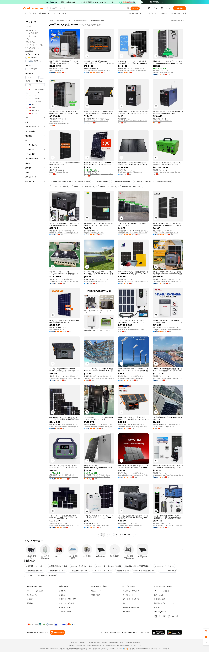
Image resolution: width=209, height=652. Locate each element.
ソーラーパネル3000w (164, 181)
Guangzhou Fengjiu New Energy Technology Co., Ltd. (133, 426)
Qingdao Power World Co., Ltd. (59, 123)
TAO (121, 642)
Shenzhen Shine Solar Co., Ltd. (163, 72)
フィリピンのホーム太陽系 (60, 186)
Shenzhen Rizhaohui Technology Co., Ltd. (166, 172)
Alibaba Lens (31, 632)
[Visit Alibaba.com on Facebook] (155, 616)
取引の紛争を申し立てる (131, 599)
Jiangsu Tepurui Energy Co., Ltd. (163, 426)
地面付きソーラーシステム (108, 186)
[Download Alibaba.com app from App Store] (158, 632)
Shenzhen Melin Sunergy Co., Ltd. (95, 281)
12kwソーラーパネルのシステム (82, 566)
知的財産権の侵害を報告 (131, 607)
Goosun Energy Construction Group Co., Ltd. (133, 281)
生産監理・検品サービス (67, 607)
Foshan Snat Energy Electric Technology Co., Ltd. (133, 70)
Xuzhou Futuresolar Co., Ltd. (58, 172)
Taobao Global (113, 642)
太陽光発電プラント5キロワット (61, 181)
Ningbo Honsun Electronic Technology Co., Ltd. (64, 426)
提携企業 (157, 607)
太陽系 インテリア (123, 571)
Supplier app (115, 632)
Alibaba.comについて (34, 586)
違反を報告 (126, 611)
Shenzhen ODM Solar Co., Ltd (162, 121)
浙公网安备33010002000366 (140, 649)
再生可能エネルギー (63, 20)
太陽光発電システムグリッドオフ (132, 186)
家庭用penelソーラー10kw (122, 181)
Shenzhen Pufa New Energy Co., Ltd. (96, 121)
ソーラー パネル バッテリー (47, 575)
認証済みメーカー (97, 591)
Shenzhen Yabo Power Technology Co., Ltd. (63, 477)
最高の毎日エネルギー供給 (59, 566)
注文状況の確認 (159, 599)
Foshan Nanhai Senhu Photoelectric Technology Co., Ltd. (133, 121)
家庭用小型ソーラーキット (57, 571)
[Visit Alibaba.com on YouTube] (173, 616)
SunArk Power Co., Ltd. (57, 70)
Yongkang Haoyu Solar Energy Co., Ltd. (97, 477)
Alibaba (51, 20)
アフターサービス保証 (66, 603)
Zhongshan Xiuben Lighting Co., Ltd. (130, 378)
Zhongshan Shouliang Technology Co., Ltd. (167, 281)
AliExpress (73, 642)
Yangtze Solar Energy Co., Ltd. (94, 233)
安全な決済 (63, 591)
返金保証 (62, 595)
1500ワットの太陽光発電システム (145, 571)
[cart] (156, 8)
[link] (206, 631)
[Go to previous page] (99, 534)
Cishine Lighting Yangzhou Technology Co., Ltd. (99, 426)
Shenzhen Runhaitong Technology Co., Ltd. (63, 233)
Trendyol (128, 642)
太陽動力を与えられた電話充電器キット (139, 566)
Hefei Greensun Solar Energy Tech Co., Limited (64, 525)
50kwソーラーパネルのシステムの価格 (109, 566)
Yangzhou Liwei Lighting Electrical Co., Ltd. (63, 281)
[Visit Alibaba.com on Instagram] (168, 616)
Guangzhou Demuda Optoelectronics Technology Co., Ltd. (168, 330)
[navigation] (35, 277)
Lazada (104, 642)
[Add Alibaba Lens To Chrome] (57, 632)
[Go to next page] (134, 534)
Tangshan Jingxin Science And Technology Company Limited (99, 378)
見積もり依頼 (95, 595)
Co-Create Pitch (32, 595)
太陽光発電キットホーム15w (80, 571)
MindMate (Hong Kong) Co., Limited (130, 172)
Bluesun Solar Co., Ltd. (56, 330)
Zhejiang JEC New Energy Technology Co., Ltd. (99, 174)
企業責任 (30, 599)
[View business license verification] (124, 649)
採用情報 (30, 603)
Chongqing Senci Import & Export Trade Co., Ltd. (64, 378)
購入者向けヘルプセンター (132, 591)
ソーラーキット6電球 (102, 181)
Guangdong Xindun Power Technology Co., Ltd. (168, 475)
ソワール (30, 575)
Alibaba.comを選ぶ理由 (35, 591)
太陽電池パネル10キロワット (36, 566)
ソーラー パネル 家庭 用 (169, 571)
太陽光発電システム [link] (97, 20)
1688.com (82, 642)
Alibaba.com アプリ (129, 632)
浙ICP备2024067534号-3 (160, 649)
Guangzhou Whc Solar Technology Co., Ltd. (132, 233)
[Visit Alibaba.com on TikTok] (177, 616)
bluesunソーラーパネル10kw (165, 566)
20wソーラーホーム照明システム (84, 186)
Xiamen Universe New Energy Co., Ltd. (131, 330)
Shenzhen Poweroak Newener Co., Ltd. (97, 70)
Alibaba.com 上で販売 (161, 591)
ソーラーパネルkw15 (84, 181)
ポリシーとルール (65, 611)
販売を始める (158, 595)
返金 (124, 603)
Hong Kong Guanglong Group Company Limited (168, 378)
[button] (128, 8)
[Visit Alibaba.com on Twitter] (164, 616)
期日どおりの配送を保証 (67, 599)
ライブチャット (128, 595)
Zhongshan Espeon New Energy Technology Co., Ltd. (99, 525)
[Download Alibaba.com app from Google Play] (174, 632)
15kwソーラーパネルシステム (103, 571)
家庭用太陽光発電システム (35, 571)
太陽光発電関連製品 (80, 20)
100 (129, 534)
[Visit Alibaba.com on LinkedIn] (160, 616)
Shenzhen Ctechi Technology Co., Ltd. (165, 233)
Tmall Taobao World (93, 642)
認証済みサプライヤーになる (164, 603)
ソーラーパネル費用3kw (144, 181)
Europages (136, 642)
